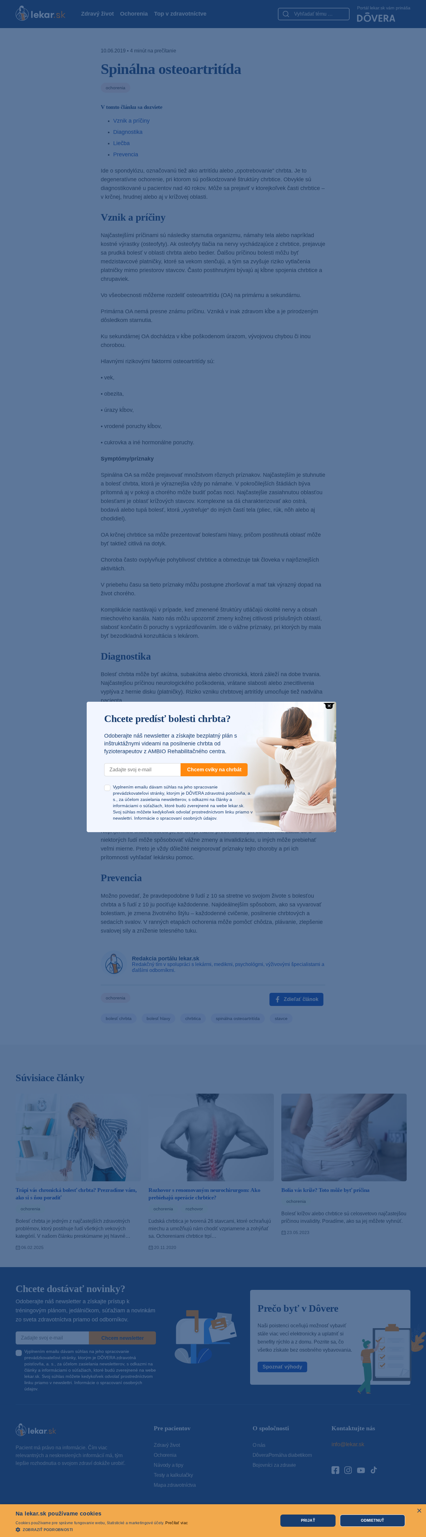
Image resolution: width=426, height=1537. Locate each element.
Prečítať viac (176, 1523)
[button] (102, 1529)
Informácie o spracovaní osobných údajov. (175, 818)
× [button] (419, 1511)
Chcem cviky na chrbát (214, 769)
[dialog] (213, 1520)
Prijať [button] (308, 1520)
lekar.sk (235, 805)
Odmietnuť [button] (372, 1520)
